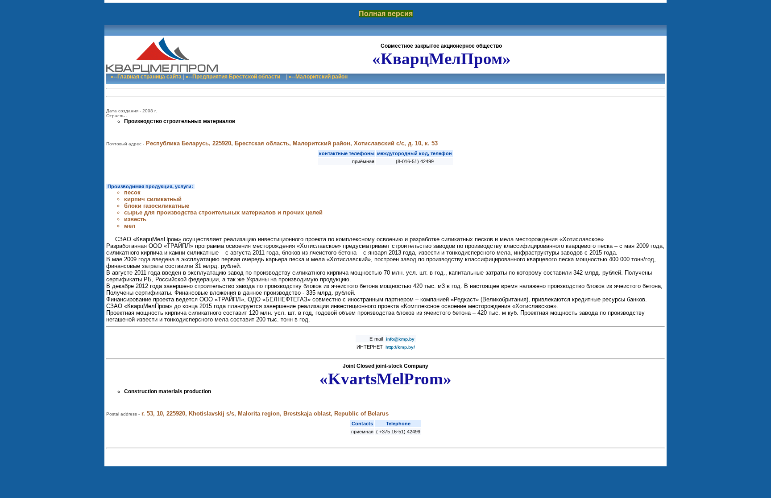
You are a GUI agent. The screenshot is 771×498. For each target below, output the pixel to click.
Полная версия (386, 13)
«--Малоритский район (318, 77)
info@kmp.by (400, 339)
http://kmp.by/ (400, 347)
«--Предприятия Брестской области (233, 77)
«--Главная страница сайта (146, 77)
